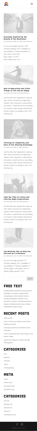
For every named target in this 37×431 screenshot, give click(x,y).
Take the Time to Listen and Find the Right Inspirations (16, 198)
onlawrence (9, 41)
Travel (6, 364)
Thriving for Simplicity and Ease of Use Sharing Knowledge (18, 144)
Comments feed (9, 386)
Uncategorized (9, 368)
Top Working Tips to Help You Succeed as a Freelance (17, 252)
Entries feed (8, 382)
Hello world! (8, 318)
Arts (24, 41)
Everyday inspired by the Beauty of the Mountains (15, 38)
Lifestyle (7, 361)
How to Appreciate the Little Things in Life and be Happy (17, 90)
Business (29, 41)
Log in (6, 379)
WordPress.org (9, 389)
